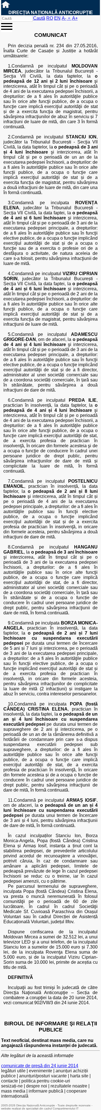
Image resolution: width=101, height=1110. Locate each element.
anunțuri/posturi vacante (43, 1075)
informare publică (46, 1091)
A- (64, 18)
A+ (75, 18)
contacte (9, 1080)
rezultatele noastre (68, 1086)
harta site (79, 1075)
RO (49, 18)
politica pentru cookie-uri (45, 1080)
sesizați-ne (12, 1086)
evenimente (40, 1070)
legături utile (13, 1070)
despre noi (36, 1086)
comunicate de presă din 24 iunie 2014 (39, 1065)
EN (57, 18)
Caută (39, 18)
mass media (13, 1091)
